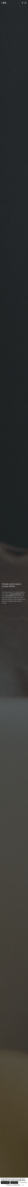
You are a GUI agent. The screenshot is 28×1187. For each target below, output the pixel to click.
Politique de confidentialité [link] (13, 1185)
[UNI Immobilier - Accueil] (4, 3)
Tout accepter (5, 1182)
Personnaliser (23, 1182)
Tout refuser (14, 1182)
